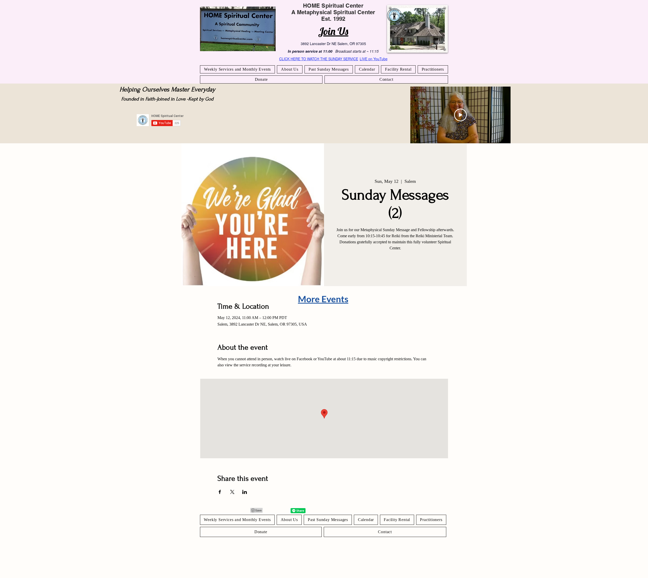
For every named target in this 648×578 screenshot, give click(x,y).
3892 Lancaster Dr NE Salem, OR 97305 (333, 43)
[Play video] (460, 115)
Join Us (333, 31)
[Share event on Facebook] (219, 492)
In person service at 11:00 (310, 51)
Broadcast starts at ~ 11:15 (357, 51)
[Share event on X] (232, 492)
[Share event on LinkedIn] (244, 492)
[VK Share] (282, 510)
